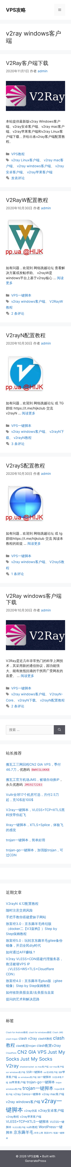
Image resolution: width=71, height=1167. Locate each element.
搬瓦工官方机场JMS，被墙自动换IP (32, 780)
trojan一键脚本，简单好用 (25, 840)
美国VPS (48, 1133)
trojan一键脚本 (37, 1088)
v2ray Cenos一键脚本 (27, 1094)
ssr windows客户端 (15, 1072)
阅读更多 (28, 413)
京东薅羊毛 (23, 1132)
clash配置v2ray (49, 1045)
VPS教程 (18, 154)
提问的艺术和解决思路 (22, 999)
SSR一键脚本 (34, 1072)
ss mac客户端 (42, 1067)
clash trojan (12, 1039)
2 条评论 (17, 313)
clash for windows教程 (40, 1032)
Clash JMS (57, 1032)
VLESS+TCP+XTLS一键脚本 (27, 1121)
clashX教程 (45, 1038)
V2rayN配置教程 (26, 335)
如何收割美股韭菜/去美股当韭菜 (30, 992)
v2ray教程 (12, 1116)
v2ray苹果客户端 (39, 172)
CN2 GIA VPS (32, 1052)
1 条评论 (17, 574)
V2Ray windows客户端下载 (34, 599)
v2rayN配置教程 (52, 700)
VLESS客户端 (18, 1127)
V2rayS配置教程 (25, 465)
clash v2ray (28, 1038)
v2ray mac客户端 (53, 1094)
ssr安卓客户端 (51, 1072)
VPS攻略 (16, 10)
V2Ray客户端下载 (27, 63)
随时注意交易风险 (19, 910)
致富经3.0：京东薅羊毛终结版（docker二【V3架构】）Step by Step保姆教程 (31, 929)
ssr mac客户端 (57, 1067)
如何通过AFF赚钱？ (21, 952)
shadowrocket (27, 1067)
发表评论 (18, 178)
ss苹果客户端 (17, 1082)
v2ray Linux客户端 (25, 160)
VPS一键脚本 (21, 295)
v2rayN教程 (23, 438)
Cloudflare (11, 1053)
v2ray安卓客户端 (51, 1110)
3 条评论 (17, 444)
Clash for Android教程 (17, 1032)
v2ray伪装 (30, 1110)
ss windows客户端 (27, 1077)
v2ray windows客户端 (34, 166)
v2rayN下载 (27, 700)
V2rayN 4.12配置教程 (22, 904)
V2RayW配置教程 (27, 200)
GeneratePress (35, 1161)
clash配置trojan (26, 1045)
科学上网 (38, 1133)
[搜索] (59, 730)
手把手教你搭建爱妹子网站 (26, 917)
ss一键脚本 (44, 1077)
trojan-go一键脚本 (41, 1082)
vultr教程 (32, 1127)
